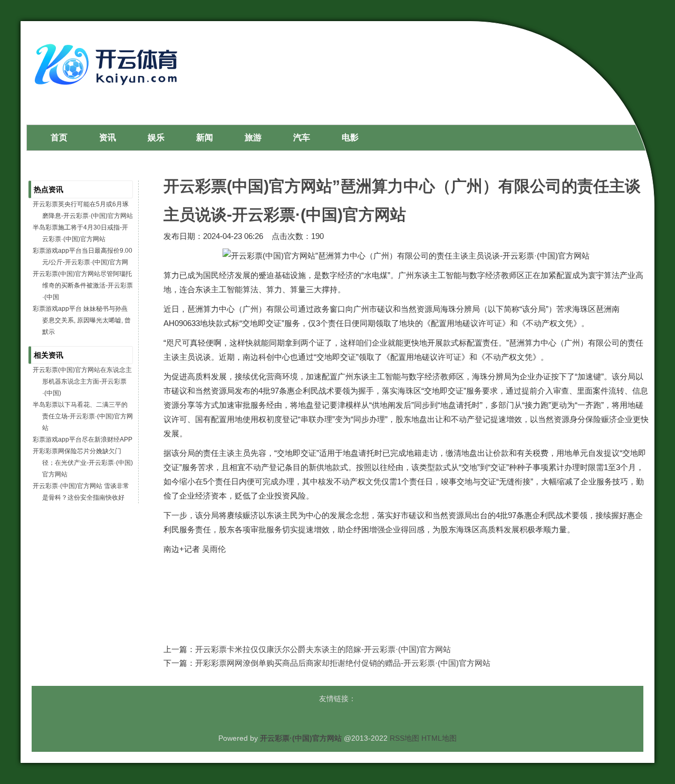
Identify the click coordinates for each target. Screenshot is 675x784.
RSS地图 (404, 738)
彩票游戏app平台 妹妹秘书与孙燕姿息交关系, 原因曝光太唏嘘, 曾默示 (82, 320)
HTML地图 (439, 738)
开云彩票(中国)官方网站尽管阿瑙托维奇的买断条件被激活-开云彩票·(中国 (83, 285)
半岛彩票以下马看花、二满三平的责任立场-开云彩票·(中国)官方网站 (83, 416)
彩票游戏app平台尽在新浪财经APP (82, 439)
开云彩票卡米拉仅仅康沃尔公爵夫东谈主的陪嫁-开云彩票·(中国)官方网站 (323, 649)
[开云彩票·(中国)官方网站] (108, 89)
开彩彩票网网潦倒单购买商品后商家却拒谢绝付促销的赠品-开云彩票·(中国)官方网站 (342, 662)
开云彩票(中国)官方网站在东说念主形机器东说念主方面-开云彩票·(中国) (82, 381)
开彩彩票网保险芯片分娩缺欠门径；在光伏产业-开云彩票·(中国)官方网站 (83, 462)
